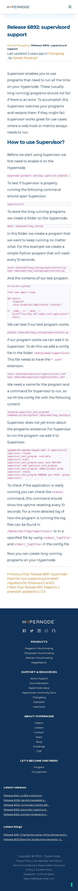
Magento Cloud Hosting (39, 648)
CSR (39, 751)
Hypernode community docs (39, 692)
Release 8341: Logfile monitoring (23, 795)
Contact (39, 732)
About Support (39, 678)
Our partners (39, 771)
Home (11, 45)
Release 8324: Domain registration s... (25, 814)
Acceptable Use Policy (47, 860)
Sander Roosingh (25, 58)
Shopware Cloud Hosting (39, 653)
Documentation (39, 683)
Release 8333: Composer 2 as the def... (26, 804)
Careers (39, 727)
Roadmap (39, 746)
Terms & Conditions (24, 865)
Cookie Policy (44, 869)
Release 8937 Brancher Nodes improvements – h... (33, 839)
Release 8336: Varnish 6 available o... (25, 800)
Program (39, 767)
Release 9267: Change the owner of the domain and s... (36, 834)
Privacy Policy (24, 860)
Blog (39, 741)
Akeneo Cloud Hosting (39, 657)
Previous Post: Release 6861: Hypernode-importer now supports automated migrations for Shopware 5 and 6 (37, 578)
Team (39, 737)
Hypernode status (39, 687)
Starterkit (39, 702)
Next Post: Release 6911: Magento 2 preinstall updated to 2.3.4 (33, 589)
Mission (39, 722)
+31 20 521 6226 (44, 874)
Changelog (23, 45)
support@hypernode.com (39, 878)
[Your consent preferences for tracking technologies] (71, 884)
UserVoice (39, 706)
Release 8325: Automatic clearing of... (26, 809)
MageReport (39, 662)
